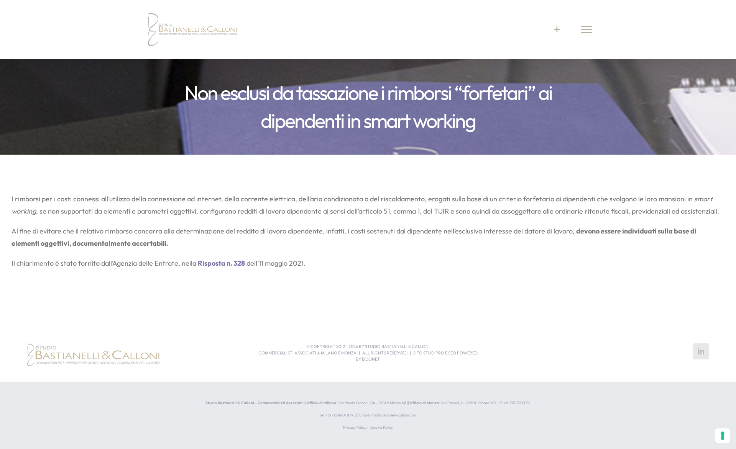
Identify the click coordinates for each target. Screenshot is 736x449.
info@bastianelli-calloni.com (393, 415)
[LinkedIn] (701, 351)
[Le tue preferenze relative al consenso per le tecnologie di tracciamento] (722, 435)
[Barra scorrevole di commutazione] (557, 29)
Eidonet (371, 359)
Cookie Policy (381, 427)
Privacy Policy (354, 427)
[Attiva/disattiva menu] (586, 29)
